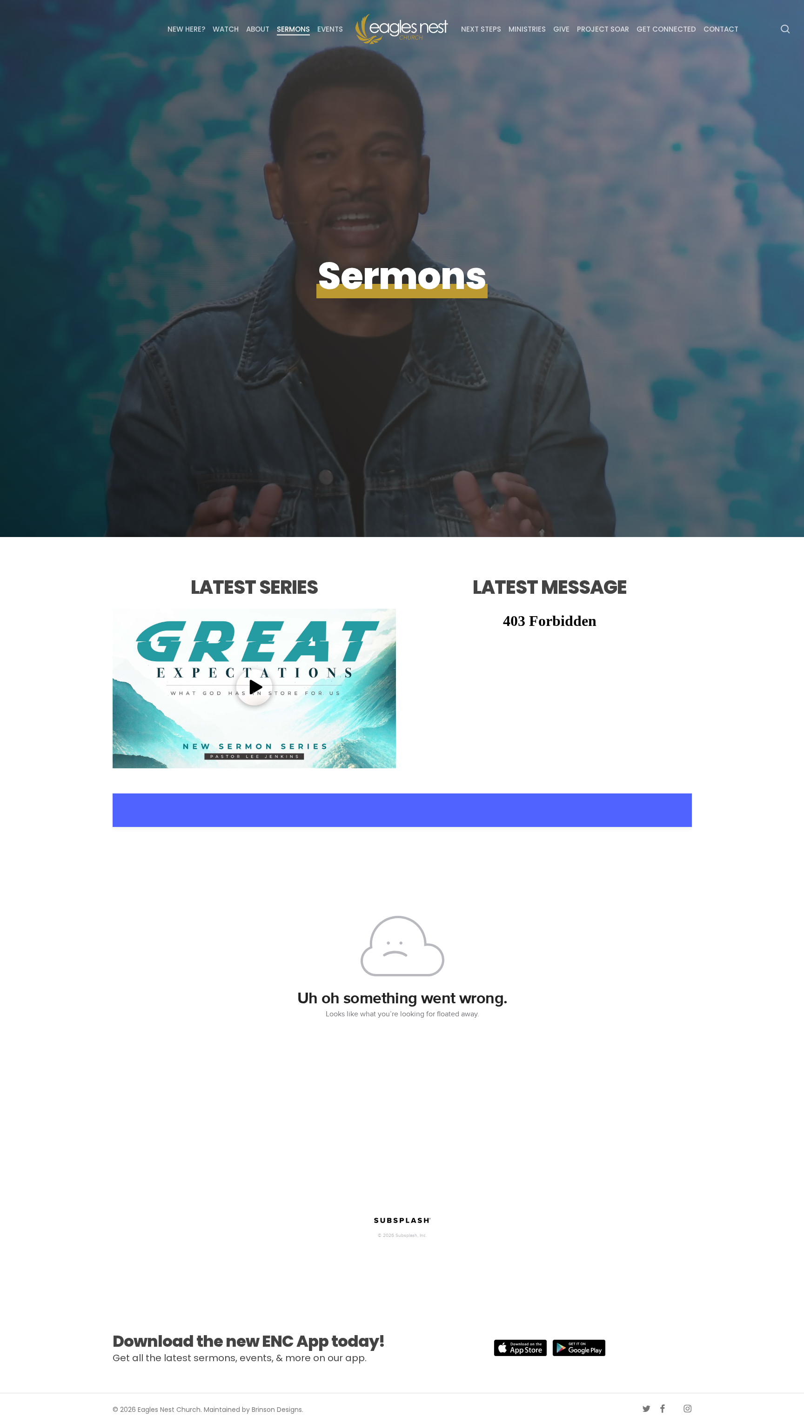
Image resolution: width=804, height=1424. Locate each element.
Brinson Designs (277, 1409)
